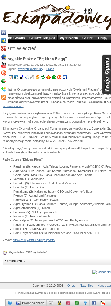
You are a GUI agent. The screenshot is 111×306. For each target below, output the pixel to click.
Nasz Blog (86, 285)
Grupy (102, 38)
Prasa (50, 69)
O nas (71, 285)
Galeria (87, 38)
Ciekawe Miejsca (42, 38)
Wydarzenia (69, 38)
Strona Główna (13, 38)
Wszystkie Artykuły (30, 69)
